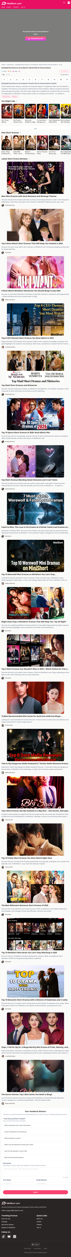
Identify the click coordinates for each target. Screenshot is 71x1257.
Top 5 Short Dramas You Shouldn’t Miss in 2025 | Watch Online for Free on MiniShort (35, 669)
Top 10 (39, 1227)
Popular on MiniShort (8, 1227)
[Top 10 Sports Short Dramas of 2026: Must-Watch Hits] (35, 414)
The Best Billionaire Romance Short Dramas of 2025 (24, 905)
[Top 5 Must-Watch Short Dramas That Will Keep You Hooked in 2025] (35, 225)
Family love (6, 96)
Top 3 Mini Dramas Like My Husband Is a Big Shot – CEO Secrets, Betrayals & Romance (35, 810)
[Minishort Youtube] (9, 1237)
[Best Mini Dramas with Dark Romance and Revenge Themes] (35, 178)
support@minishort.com (14, 1210)
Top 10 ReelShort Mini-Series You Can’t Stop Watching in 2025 (29, 952)
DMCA (45, 1248)
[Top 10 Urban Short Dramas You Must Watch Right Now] (35, 839)
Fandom (39, 1224)
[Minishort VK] (15, 1237)
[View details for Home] (35, 3)
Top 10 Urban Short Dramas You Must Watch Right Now (26, 858)
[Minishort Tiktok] (3, 1237)
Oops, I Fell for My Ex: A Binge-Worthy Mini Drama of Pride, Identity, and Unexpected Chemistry (34, 1047)
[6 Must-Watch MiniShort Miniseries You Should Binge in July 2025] (35, 272)
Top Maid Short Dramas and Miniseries (19, 385)
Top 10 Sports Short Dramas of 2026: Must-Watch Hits (25, 432)
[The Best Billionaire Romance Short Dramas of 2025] (35, 887)
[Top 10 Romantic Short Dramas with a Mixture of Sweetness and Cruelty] (35, 981)
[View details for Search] (64, 2)
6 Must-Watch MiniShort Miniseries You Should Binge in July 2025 (30, 290)
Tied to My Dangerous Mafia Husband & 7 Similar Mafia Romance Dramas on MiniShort (35, 763)
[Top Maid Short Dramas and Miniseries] (35, 367)
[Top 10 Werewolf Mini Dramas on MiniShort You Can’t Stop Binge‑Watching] (35, 556)
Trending (4, 1222)
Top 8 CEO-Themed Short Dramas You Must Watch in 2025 (27, 338)
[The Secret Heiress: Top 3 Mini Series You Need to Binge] (35, 1076)
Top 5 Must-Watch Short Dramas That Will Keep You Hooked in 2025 (32, 243)
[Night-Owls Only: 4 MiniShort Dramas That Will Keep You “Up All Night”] (35, 603)
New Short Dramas (7, 1224)
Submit (39, 1222)
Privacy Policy (37, 1248)
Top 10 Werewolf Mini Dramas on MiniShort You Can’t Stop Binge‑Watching (28, 574)
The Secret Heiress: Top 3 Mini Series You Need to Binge (26, 1094)
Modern (14, 96)
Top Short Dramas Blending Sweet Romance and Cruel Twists (29, 480)
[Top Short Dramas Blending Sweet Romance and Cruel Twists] (35, 461)
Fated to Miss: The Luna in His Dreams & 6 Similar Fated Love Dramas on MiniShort (34, 527)
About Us (40, 1219)
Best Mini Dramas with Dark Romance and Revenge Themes (28, 196)
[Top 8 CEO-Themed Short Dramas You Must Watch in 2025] (35, 319)
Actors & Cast (5, 1219)
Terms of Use (27, 1248)
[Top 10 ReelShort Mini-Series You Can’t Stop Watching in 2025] (35, 934)
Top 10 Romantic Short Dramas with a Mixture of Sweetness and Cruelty (34, 1000)
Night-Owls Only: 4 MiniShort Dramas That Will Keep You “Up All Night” (34, 621)
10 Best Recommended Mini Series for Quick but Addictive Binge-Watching (31, 716)
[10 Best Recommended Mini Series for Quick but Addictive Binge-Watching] (35, 698)
